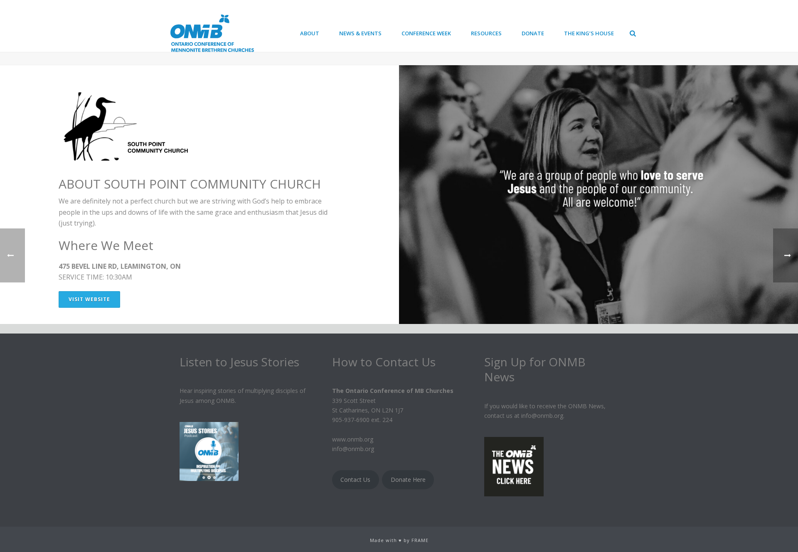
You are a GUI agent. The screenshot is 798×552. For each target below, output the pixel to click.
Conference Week (426, 33)
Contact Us (355, 479)
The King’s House (589, 33)
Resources (486, 33)
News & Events (360, 33)
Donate (533, 33)
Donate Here (408, 479)
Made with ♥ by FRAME (399, 540)
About (309, 33)
